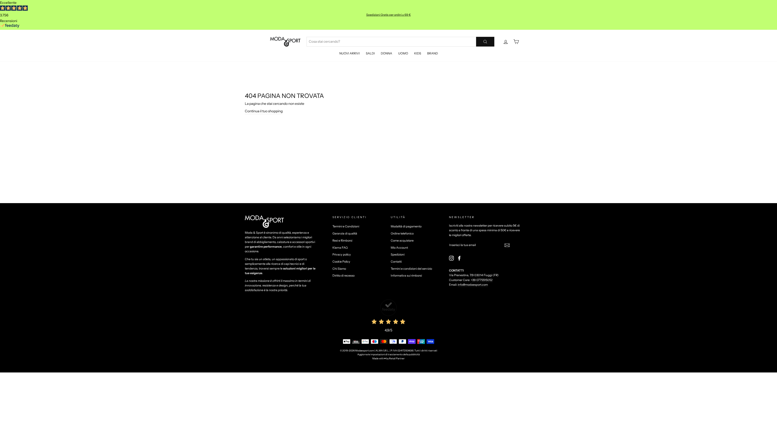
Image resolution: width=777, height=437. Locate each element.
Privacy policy (341, 254)
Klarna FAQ (340, 247)
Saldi (370, 53)
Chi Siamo (339, 268)
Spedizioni (397, 254)
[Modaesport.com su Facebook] (459, 258)
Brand (432, 53)
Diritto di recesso (343, 275)
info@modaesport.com (473, 284)
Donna (386, 53)
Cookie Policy (341, 261)
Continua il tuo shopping (264, 111)
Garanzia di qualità (344, 233)
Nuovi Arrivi (349, 53)
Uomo (403, 53)
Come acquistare (402, 240)
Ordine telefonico (402, 233)
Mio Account (399, 247)
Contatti (396, 261)
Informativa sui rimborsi (406, 275)
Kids (417, 53)
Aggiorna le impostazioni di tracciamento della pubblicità (388, 354)
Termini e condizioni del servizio (411, 268)
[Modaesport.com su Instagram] (451, 258)
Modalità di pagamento (406, 226)
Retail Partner (397, 358)
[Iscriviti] (507, 245)
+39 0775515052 (482, 280)
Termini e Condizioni (345, 226)
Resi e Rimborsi (342, 240)
